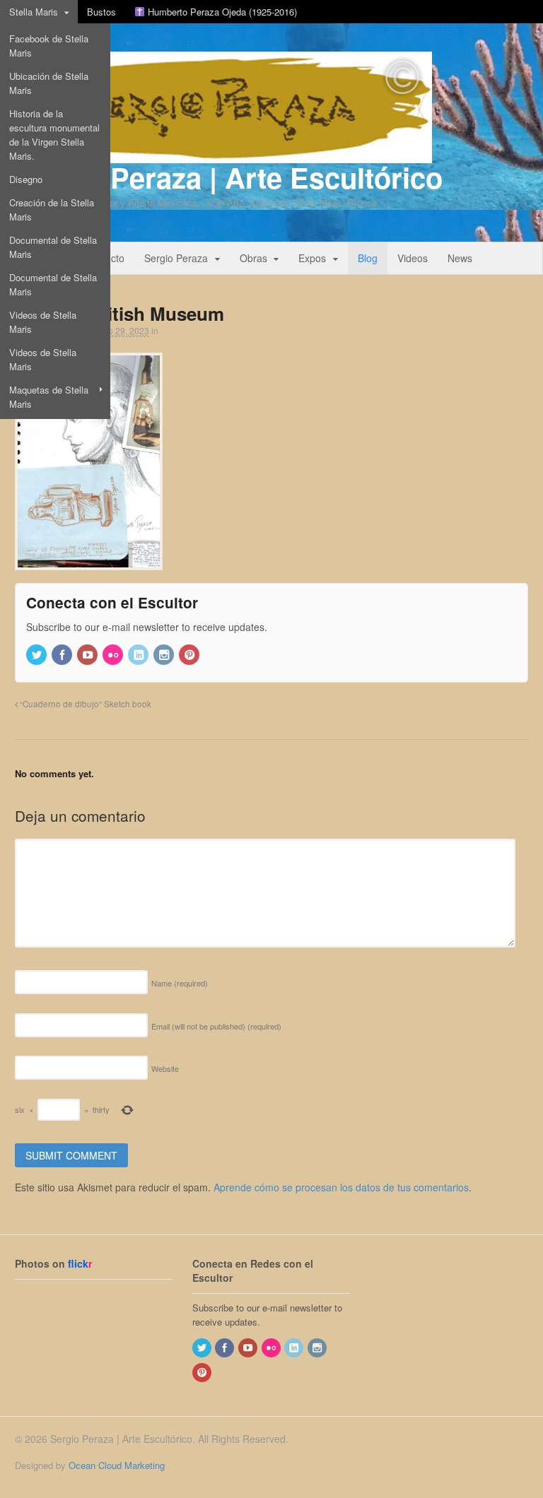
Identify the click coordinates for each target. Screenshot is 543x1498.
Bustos (101, 11)
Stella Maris (33, 11)
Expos (312, 258)
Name (179, 983)
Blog (368, 258)
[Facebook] (63, 655)
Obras (253, 258)
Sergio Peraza (176, 258)
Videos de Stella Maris (42, 322)
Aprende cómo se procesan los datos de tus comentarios (341, 1187)
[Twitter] (37, 655)
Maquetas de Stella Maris (48, 397)
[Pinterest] (190, 655)
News (460, 258)
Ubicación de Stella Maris (48, 83)
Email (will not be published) (216, 1026)
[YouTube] (88, 655)
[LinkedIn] (139, 655)
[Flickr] (114, 655)
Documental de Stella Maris (53, 247)
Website (165, 1068)
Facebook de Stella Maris (48, 45)
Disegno (25, 179)
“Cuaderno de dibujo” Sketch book (84, 703)
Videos (412, 258)
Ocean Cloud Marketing (117, 1465)
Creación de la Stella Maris (51, 209)
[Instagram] (164, 655)
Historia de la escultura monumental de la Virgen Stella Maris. (54, 135)
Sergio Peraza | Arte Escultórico (229, 177)
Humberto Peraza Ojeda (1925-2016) (221, 11)
